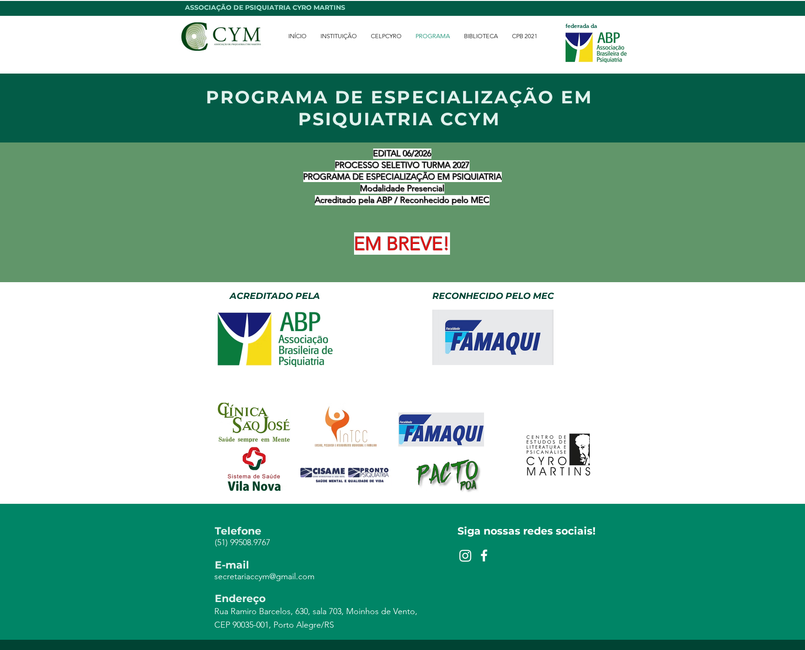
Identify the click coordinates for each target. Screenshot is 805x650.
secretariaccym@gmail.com (264, 576)
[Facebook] (484, 555)
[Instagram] (465, 555)
